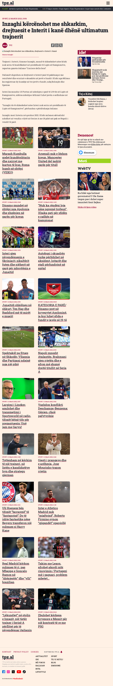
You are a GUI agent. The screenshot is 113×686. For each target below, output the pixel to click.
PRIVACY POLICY (21, 652)
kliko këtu (95, 144)
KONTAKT (6, 652)
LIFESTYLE (41, 672)
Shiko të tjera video (87, 207)
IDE (37, 659)
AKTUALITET (42, 656)
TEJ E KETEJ (57, 659)
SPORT (54, 656)
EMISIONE (55, 666)
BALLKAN (40, 666)
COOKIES (35, 652)
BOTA (38, 669)
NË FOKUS (40, 663)
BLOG (53, 663)
